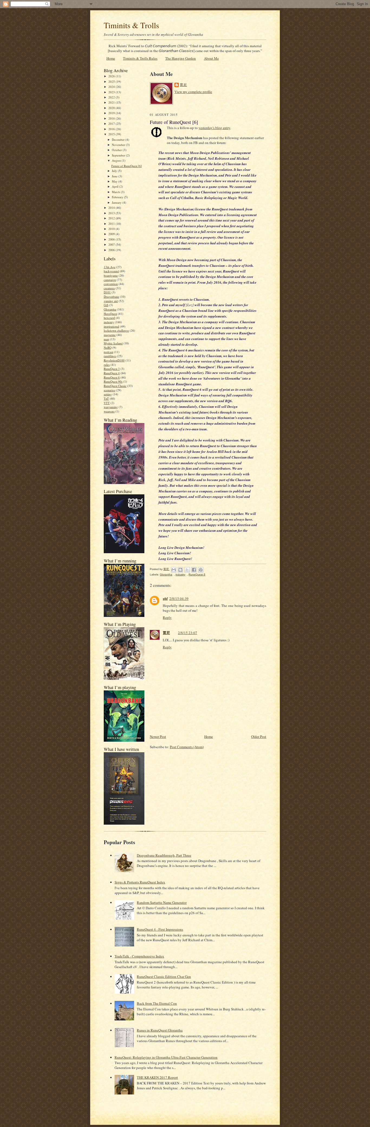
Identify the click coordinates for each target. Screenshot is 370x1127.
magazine (110, 335)
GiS (106, 305)
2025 (112, 81)
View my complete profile (193, 91)
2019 (112, 113)
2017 (112, 123)
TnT (106, 398)
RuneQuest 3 (112, 369)
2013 (112, 213)
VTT (107, 403)
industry (109, 322)
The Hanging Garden (180, 58)
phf (165, 598)
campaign (110, 280)
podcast (108, 352)
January (117, 202)
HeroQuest (110, 314)
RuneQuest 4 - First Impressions (160, 929)
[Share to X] (187, 569)
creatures (109, 288)
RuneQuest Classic (115, 386)
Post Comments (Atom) (187, 746)
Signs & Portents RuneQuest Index (140, 882)
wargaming (111, 407)
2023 (112, 92)
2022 (112, 97)
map (106, 339)
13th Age (109, 267)
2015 (112, 134)
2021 (112, 102)
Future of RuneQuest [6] (126, 166)
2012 (112, 218)
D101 (107, 292)
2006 (112, 250)
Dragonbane (111, 296)
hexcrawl (109, 318)
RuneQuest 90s (113, 381)
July (115, 171)
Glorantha (110, 309)
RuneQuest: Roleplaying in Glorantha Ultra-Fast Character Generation (166, 1057)
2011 (112, 224)
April (115, 186)
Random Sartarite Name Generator (162, 902)
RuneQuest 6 (112, 377)
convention (111, 284)
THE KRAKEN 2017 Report (157, 1077)
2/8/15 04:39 (179, 598)
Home (110, 58)
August (117, 160)
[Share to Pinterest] (200, 569)
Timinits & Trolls (131, 25)
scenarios (109, 390)
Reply (167, 617)
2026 (112, 76)
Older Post (258, 736)
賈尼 (183, 85)
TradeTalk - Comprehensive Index (139, 956)
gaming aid (111, 301)
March (116, 192)
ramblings (110, 356)
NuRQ (108, 347)
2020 (112, 108)
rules (107, 365)
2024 (112, 87)
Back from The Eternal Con (157, 1003)
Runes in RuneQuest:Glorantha (160, 1030)
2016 (112, 129)
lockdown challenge (116, 330)
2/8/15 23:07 (187, 632)
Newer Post (158, 736)
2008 (112, 239)
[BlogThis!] (180, 569)
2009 (112, 234)
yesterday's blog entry (214, 127)
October (117, 150)
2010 (112, 229)
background (111, 271)
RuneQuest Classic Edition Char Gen (164, 976)
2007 (112, 244)
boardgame (111, 275)
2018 (112, 118)
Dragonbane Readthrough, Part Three (164, 855)
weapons (109, 411)
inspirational (111, 326)
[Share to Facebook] (194, 569)
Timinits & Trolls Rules (140, 58)
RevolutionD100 (114, 360)
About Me (211, 58)
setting (108, 394)
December (118, 139)
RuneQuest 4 (112, 373)
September (119, 155)
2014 (112, 208)
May (115, 181)
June (115, 176)
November (119, 145)
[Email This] (173, 569)
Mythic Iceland (113, 343)
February (118, 197)
